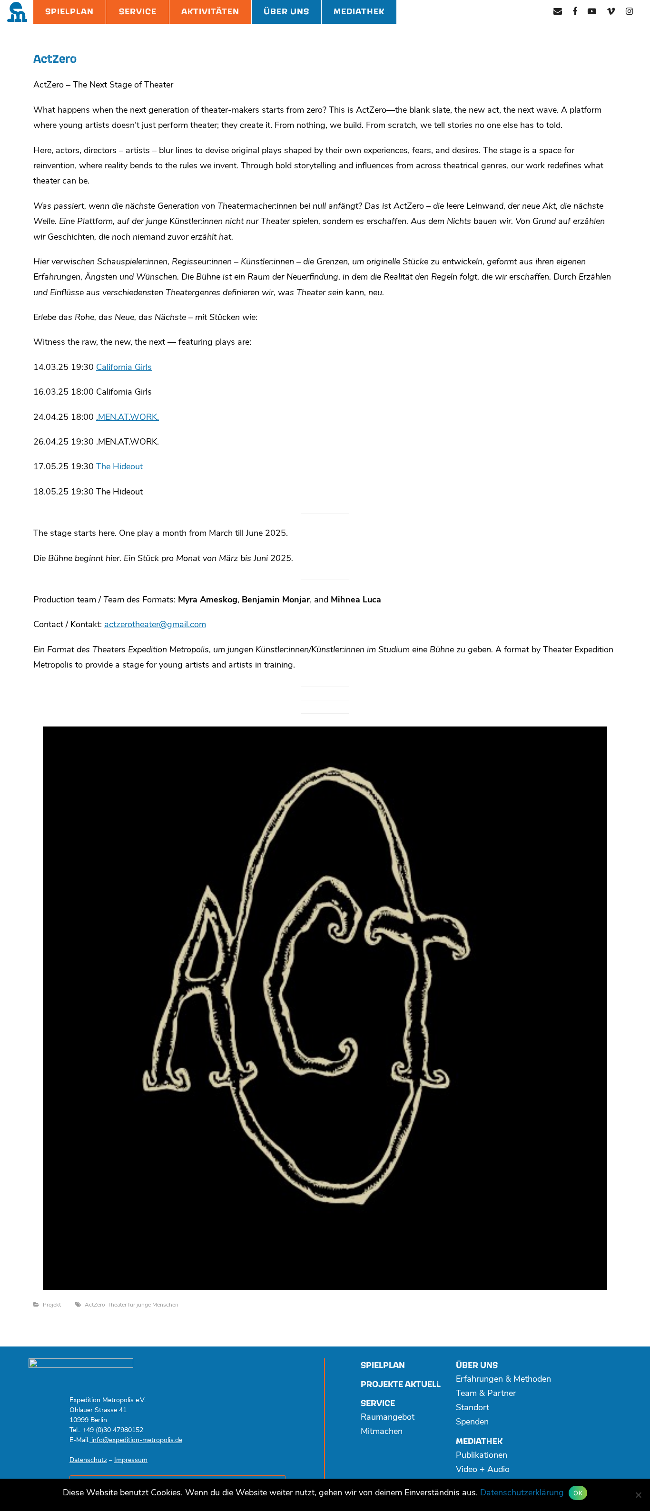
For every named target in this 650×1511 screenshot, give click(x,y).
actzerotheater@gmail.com (155, 625)
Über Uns (286, 11)
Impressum (131, 1460)
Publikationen (481, 1456)
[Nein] (638, 1495)
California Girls (124, 368)
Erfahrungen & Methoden (503, 1379)
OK (577, 1493)
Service (138, 11)
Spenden (472, 1422)
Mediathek (359, 11)
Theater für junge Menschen (143, 1305)
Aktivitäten (210, 11)
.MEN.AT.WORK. (127, 418)
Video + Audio (483, 1470)
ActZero (95, 1305)
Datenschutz (88, 1460)
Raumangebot (387, 1418)
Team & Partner (486, 1394)
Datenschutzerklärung (522, 1493)
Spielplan (69, 11)
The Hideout (119, 467)
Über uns (477, 1365)
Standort (472, 1408)
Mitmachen (382, 1432)
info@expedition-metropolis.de (135, 1440)
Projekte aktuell (401, 1384)
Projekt (52, 1305)
